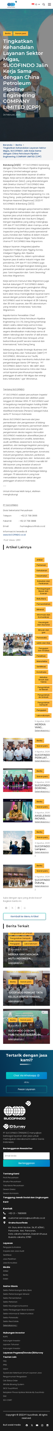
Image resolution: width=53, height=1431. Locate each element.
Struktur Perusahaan (12, 1181)
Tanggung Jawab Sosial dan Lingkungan (25, 1197)
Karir (6, 1201)
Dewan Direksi (9, 1189)
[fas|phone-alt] (5, 1213)
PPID (5, 1365)
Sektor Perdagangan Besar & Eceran (18, 1310)
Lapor (5, 1369)
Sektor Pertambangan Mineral (16, 1294)
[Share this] (6, 908)
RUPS (5, 1336)
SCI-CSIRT (7, 1400)
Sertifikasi (7, 1255)
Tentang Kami (11, 1173)
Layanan (8, 1243)
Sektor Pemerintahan (12, 1298)
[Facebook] (26, 1425)
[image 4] (11, 4)
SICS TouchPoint (10, 1388)
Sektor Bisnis (10, 1286)
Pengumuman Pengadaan (15, 1376)
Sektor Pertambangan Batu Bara (17, 1290)
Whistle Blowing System (13, 1384)
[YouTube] (37, 1425)
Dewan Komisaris (11, 1193)
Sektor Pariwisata (10, 1317)
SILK (4, 1396)
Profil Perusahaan (11, 1177)
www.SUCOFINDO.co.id (14, 534)
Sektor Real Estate (11, 1321)
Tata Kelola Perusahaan (13, 1185)
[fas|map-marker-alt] (5, 1222)
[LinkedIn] (47, 1425)
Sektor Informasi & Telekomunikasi (18, 1313)
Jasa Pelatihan (9, 1259)
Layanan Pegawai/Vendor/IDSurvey (23, 1352)
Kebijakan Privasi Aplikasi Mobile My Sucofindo (23, 1392)
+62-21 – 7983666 (17, 1213)
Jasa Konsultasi (10, 1263)
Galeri (5, 1279)
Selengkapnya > (10, 1325)
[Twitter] (31, 1425)
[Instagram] (42, 1425)
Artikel (5, 1271)
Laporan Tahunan (11, 1344)
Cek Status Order (10, 1380)
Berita (5, 1275)
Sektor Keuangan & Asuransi (15, 1306)
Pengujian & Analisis (12, 1247)
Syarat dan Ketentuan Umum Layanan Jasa (22, 1373)
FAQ (4, 1361)
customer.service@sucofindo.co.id (26, 1218)
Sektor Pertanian (10, 1302)
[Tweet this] (12, 908)
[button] (36, 4)
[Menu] (49, 4)
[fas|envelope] (5, 1218)
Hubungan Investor (14, 1332)
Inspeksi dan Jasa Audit (13, 1251)
